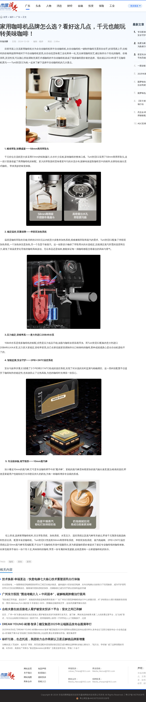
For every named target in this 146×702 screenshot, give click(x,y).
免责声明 (42, 668)
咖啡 (11, 561)
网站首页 (28, 668)
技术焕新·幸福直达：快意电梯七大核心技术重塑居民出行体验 (41, 579)
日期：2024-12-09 (20, 41)
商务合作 (28, 681)
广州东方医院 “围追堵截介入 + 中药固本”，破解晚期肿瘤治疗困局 (43, 594)
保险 (101, 5)
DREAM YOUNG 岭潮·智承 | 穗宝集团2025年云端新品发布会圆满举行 (47, 624)
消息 (59, 5)
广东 (27, 5)
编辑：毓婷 (38, 41)
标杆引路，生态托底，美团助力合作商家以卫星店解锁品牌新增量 (43, 639)
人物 (48, 5)
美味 (20, 561)
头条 (38, 5)
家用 (29, 561)
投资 (91, 5)
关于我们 (28, 673)
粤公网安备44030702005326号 (94, 698)
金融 (80, 5)
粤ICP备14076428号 (134, 694)
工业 (112, 5)
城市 (12, 17)
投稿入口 (42, 681)
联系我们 (42, 673)
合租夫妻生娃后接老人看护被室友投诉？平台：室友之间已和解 (42, 609)
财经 (69, 5)
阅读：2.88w (53, 41)
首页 (5, 17)
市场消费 (4, 41)
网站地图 (28, 677)
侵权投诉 (42, 677)
